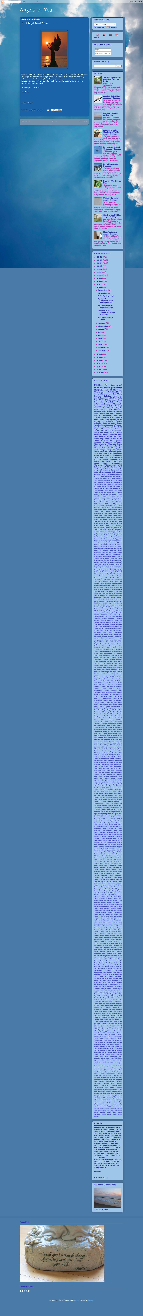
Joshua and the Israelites (103, 797)
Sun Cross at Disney (103, 976)
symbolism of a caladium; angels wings (108, 1103)
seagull (119, 472)
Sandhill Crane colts (101, 935)
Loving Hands (108, 824)
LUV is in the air (114, 809)
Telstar (116, 980)
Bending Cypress (115, 593)
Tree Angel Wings (105, 1011)
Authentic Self (108, 579)
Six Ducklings (105, 947)
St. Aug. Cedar (112, 963)
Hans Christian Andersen (113, 760)
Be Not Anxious (113, 587)
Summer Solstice (102, 396)
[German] (110, 36)
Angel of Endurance (115, 533)
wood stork (99, 419)
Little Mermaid (104, 819)
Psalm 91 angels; (105, 900)
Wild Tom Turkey (108, 1044)
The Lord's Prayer (100, 998)
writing (96, 1116)
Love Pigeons (98, 824)
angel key (97, 1062)
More (96, 38)
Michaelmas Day (113, 400)
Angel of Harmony (100, 541)
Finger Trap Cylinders (110, 710)
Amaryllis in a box (114, 505)
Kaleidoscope (98, 803)
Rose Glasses (116, 926)
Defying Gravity (109, 659)
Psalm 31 (109, 896)
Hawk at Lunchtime (101, 766)
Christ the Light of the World (108, 432)
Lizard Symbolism (111, 821)
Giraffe (102, 436)
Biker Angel (98, 595)
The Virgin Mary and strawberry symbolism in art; (108, 1003)
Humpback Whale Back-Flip (112, 780)
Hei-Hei (103, 411)
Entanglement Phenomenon (112, 698)
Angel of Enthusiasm (103, 535)
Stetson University (114, 970)
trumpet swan (99, 474)
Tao (120, 978)
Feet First (97, 710)
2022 (100, 269)
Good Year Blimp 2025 (104, 745)
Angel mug (98, 525)
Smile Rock (99, 455)
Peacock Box (110, 873)
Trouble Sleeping (111, 1013)
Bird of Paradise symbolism (112, 595)
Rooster (106, 926)
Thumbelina (109, 1005)
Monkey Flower (99, 838)
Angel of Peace (116, 546)
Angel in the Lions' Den (113, 523)
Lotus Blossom (116, 823)
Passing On (104, 867)
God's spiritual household (113, 741)
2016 (99, 287)
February (102, 347)
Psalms (100, 904)
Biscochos (97, 597)
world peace (117, 1114)
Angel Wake (117, 515)
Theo (102, 1005)
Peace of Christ (99, 873)
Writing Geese (105, 1054)
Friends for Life (101, 721)
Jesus (109, 390)
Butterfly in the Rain (111, 614)
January (102, 350)
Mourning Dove (115, 444)
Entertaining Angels (101, 700)
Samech (97, 930)
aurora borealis (116, 1066)
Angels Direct (117, 554)
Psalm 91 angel (108, 451)
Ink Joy (108, 786)
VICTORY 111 (105, 1023)
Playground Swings (115, 883)
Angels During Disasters (102, 556)
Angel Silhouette (101, 425)
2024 (100, 263)
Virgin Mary (117, 1027)
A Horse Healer (103, 490)
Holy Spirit (99, 390)
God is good (98, 741)
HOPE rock (98, 756)
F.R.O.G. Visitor (99, 702)
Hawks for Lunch (99, 768)
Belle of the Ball (115, 591)
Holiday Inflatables (110, 776)
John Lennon (116, 440)
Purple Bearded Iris (110, 904)
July (100, 332)
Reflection (97, 920)
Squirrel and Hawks (112, 961)
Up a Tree (113, 1021)
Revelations (103, 924)
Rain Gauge (106, 910)
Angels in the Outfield (101, 560)
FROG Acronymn (110, 434)
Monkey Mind (111, 838)
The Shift (102, 1001)
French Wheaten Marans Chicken (108, 720)
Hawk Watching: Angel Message (110, 233)
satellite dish (109, 472)
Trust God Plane (103, 1015)
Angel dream (98, 523)
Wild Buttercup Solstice (103, 1042)
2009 (100, 372)
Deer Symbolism (104, 655)
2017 (99, 284)
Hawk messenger (116, 766)
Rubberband (98, 928)
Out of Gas (104, 861)
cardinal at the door (111, 1068)
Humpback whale (99, 782)
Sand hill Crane (115, 930)
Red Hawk (114, 914)
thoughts (97, 1105)
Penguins (108, 877)
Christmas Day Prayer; (103, 632)
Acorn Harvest (106, 498)
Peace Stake (117, 871)
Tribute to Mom (99, 1013)
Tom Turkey (106, 461)
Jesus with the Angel (108, 791)
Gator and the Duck (100, 727)
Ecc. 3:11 (109, 694)
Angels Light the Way (113, 558)
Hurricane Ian (110, 782)
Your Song (113, 1058)
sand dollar (98, 472)
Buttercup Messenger (101, 609)
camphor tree (98, 1068)
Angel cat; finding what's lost (105, 519)
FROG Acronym (111, 702)
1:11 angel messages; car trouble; (110, 476)
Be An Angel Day (100, 587)
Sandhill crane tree (104, 937)
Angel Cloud (98, 509)
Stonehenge (98, 972)
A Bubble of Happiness (112, 482)
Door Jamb (106, 669)
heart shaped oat (106, 1072)
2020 (100, 275)
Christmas (117, 390)
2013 (99, 360)
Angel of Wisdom (116, 548)
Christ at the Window (113, 630)
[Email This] (52, 110)
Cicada (104, 636)
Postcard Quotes (100, 887)
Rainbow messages (115, 912)
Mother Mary (115, 394)
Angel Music (112, 513)
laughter (104, 1075)
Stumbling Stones (100, 974)
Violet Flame (106, 1027)
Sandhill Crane (114, 402)
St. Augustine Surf (110, 965)
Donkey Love (111, 667)
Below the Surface (101, 593)
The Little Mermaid (113, 457)
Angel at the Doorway (114, 517)
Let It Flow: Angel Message (110, 165)
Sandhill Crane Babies (102, 931)
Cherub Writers (105, 622)
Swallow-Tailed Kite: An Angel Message (111, 97)
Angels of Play (111, 427)
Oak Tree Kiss (111, 856)
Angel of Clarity (105, 531)
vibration (103, 1108)
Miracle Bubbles (106, 832)
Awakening (118, 579)
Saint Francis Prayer (113, 928)
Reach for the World (102, 914)
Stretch (105, 972)
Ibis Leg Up (105, 784)
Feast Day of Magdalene (106, 708)
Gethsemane (112, 733)
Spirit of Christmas (106, 957)
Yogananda (113, 1056)
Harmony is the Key (114, 762)
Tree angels (117, 1011)
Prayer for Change (110, 891)
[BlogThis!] (54, 110)
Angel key (118, 507)
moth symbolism (101, 471)
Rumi (110, 453)
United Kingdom (104, 1021)
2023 (100, 266)
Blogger (90, 1300)
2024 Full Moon (100, 478)
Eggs (95, 696)
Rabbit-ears (98, 910)
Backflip (106, 581)
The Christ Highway (115, 982)
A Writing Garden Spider (107, 494)
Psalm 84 (98, 451)
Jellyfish (110, 789)
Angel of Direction (100, 533)
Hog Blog (112, 774)
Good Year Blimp (101, 438)
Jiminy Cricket (103, 793)
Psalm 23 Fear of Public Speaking (109, 895)
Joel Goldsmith (107, 795)
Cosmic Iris (117, 644)
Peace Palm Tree (106, 871)
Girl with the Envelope (102, 739)
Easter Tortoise (116, 686)
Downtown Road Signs (101, 677)
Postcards (98, 402)
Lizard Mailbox (99, 821)
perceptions (104, 1079)
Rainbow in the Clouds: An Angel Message (106, 312)
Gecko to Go (112, 727)
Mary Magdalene (101, 413)
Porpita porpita (100, 885)
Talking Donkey (113, 978)
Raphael (118, 451)
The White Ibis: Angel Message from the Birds (112, 79)
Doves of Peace (107, 673)
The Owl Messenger (105, 1000)
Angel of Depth (116, 531)
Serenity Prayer (106, 941)
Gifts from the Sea (115, 737)
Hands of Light (101, 440)
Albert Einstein (116, 502)
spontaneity (117, 417)
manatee (97, 1079)
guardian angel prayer (102, 417)
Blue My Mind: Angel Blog (112, 182)
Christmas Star (106, 634)
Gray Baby (109, 749)
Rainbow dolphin (100, 912)
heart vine (118, 1072)
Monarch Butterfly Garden (113, 834)
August (101, 329)
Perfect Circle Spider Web (109, 879)
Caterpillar (109, 620)
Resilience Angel (106, 922)
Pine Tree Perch (99, 881)
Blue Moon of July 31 (114, 601)
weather (102, 1112)
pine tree (112, 1079)
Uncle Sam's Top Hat (107, 1019)
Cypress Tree (106, 649)
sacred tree (98, 1089)
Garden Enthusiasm (109, 723)
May (100, 338)
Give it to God (116, 739)
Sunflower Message (101, 978)
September (103, 326)
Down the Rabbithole (112, 675)
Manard (119, 826)
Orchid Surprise (114, 446)
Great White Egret (103, 410)
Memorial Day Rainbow (103, 830)
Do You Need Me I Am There (111, 663)
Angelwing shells (110, 566)
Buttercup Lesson (115, 607)
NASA (113, 846)
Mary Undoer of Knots (112, 828)
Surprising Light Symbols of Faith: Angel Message (111, 132)
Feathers (119, 708)
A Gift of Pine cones (112, 486)
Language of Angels (111, 813)
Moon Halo (102, 840)
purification (110, 1081)
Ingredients (102, 786)
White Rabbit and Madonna (105, 1038)
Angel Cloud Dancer (110, 509)
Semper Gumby (109, 939)
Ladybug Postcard (115, 811)
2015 (99, 354)
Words (114, 1052)
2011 (99, 366)
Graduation (109, 747)
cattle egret (99, 469)
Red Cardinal (116, 413)
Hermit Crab (110, 770)
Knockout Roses (100, 809)
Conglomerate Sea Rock (103, 640)
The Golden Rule (116, 992)
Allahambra (108, 504)
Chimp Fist (112, 626)
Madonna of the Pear (108, 826)
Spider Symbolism (110, 955)
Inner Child (115, 786)
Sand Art (104, 930)
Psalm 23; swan (99, 896)
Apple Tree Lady (116, 570)
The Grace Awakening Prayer (104, 994)
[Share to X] (57, 110)
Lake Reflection (99, 813)
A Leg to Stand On (106, 492)
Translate (113, 27)
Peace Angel (105, 869)
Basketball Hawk (116, 585)
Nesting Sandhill (108, 848)
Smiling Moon (116, 947)
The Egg (103, 988)
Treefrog (107, 387)
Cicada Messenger (115, 636)
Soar (115, 953)
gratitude (118, 415)
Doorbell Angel (116, 669)
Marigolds (97, 828)
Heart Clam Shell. (111, 768)
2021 (99, 272)
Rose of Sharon (100, 453)
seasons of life (116, 1089)
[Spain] (116, 36)
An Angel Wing (109, 507)
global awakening (109, 1070)
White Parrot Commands (112, 1036)
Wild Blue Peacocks (107, 1040)
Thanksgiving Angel (106, 296)
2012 (99, 363)
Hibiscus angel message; (113, 772)
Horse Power (110, 778)
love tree (119, 1077)
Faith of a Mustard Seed (107, 706)
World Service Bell (113, 467)
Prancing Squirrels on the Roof (104, 889)
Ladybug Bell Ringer (101, 811)
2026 (100, 257)
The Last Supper (105, 996)
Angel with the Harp (105, 554)
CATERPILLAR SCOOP (102, 616)
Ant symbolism (104, 570)
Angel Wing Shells (100, 517)
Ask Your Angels (115, 576)
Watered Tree (102, 1033)
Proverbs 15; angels (110, 893)
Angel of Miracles (100, 544)
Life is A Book (106, 817)
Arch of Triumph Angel (103, 572)
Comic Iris (98, 638)
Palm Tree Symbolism (107, 865)
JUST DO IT (104, 788)
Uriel (105, 463)
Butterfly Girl (103, 611)
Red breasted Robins (114, 918)
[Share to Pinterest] (61, 110)
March (101, 344)
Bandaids (108, 583)
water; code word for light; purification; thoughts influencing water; (108, 1110)
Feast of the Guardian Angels (108, 408)
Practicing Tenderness (114, 887)
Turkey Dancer (105, 1017)
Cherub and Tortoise (111, 431)
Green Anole (116, 438)
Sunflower (118, 976)
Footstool (114, 716)
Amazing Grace (115, 423)
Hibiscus (101, 772)
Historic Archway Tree (101, 774)
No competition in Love (110, 850)
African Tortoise (104, 500)
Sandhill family (117, 937)
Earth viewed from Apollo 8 (107, 684)
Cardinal (111, 618)
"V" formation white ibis (114, 474)
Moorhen (103, 444)
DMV (113, 649)
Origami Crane (104, 859)
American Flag (99, 507)
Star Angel (98, 968)
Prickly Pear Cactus (114, 450)
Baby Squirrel (115, 406)
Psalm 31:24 (117, 896)
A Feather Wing (99, 486)
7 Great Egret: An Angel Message (111, 199)
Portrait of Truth (115, 885)
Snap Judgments (116, 949)
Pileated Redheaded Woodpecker (108, 448)
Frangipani (118, 718)
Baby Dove (98, 581)
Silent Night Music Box (110, 943)
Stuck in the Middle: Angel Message (112, 216)
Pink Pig (108, 881)
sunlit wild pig (112, 1095)
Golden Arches (99, 743)
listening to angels (113, 469)
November (103, 293)
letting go (104, 394)
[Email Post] (48, 110)
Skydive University (102, 415)
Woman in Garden (107, 1050)
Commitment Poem (114, 638)
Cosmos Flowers (100, 646)
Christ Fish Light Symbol (108, 628)
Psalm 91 (101, 384)
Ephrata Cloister (115, 700)
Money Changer (100, 836)
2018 (99, 281)
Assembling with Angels (104, 578)
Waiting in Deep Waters (103, 1029)
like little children (100, 1077)
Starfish (119, 968)
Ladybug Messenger (103, 442)
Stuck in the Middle (115, 972)
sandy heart (107, 1089)
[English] (97, 36)
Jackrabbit (112, 788)
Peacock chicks (107, 875)
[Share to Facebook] (59, 110)
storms (104, 1095)
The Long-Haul (117, 996)
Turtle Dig (114, 1017)
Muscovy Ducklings (104, 846)
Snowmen (97, 953)
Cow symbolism (115, 646)
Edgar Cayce (117, 694)
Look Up (107, 823)
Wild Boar (118, 1040)
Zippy (104, 1060)
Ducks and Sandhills (107, 681)
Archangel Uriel (101, 406)
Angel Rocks (107, 515)
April (100, 341)
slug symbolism (99, 1091)
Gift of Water (102, 737)
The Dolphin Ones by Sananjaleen (106, 984)
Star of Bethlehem (108, 968)
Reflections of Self (107, 920)
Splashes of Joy (116, 959)
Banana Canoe (99, 583)
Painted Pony (108, 863)
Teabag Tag (98, 980)
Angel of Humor (115, 425)
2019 (99, 278)
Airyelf (77, 1300)
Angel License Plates (108, 511)
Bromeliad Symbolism (109, 603)
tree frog (117, 387)
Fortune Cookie (108, 718)
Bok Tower (97, 603)
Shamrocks (117, 453)
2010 (100, 369)
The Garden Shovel (111, 990)
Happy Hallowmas (100, 762)
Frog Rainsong (116, 721)
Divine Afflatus (112, 661)
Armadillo (109, 398)
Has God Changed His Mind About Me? (108, 764)
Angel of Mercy (116, 543)
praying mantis (115, 471)
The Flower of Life (112, 988)
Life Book (108, 815)
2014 (99, 357)
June (100, 335)
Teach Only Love (108, 980)
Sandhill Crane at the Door (110, 933)
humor (96, 1073)
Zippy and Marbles (114, 1060)
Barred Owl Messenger (102, 585)
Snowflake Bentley (114, 951)
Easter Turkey (100, 688)
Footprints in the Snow (102, 716)
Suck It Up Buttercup (114, 974)
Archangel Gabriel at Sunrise (109, 574)
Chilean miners (103, 626)
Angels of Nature (108, 564)
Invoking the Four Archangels (110, 114)
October (102, 323)
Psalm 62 (97, 898)
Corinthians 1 (111, 642)
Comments (102, 53)
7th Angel (118, 480)
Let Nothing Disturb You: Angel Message (112, 148)
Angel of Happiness (114, 539)
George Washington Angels (106, 731)
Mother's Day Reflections (107, 844)
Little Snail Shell (116, 819)
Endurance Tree (106, 696)
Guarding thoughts (101, 754)
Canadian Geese (100, 618)
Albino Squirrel (99, 504)
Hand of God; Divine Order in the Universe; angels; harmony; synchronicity (108, 758)
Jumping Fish (117, 797)
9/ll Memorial (98, 482)
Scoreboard (98, 939)
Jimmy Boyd (113, 793)
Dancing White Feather (109, 651)
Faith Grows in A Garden (108, 704)
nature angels (100, 404)
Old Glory (99, 446)
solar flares (110, 1093)
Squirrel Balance (99, 961)
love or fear (110, 1077)
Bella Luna (104, 591)
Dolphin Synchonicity (101, 665)
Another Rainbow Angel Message (105, 307)
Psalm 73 (104, 898)
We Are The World (111, 1034)
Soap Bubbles (107, 953)
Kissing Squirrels (116, 807)
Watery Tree (112, 1033)
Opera (96, 859)
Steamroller (98, 970)
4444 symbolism (104, 480)
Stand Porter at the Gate (113, 966)
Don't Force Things (115, 665)
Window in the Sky (107, 1046)
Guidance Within (115, 754)
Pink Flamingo (99, 450)
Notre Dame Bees (113, 854)
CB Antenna (117, 616)
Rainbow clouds (116, 910)
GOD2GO (97, 723)
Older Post (83, 122)
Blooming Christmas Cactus (108, 599)
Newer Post (25, 122)
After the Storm (105, 502)
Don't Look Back (100, 667)
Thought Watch (101, 459)
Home (54, 122)
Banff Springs (117, 583)
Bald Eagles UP (116, 581)
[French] (103, 36)
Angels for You (36, 9)
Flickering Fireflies (109, 712)
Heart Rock (101, 770)
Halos (104, 756)
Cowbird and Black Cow (105, 647)
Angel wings (99, 427)
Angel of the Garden (109, 552)
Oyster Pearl (98, 863)
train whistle (108, 1107)
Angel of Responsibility (102, 548)
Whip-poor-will (110, 465)
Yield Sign (104, 1056)
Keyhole (104, 805)
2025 (100, 260)
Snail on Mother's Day (101, 949)
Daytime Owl (110, 653)
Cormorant (98, 392)
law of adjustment (115, 1075)
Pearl (102, 877)
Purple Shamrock (105, 908)
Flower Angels (116, 714)
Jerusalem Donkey (114, 411)
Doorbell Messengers (101, 671)
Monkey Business (115, 836)
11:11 (95, 476)
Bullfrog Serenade (109, 605)
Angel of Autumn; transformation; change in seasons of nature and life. (108, 527)
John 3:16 (118, 795)
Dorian (112, 671)
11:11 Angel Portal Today (105, 318)
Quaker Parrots (116, 908)
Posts (99, 50)
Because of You (109, 589)
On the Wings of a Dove (113, 858)
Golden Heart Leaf (114, 436)
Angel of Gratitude (114, 404)
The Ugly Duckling (112, 1001)
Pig (121, 879)
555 (112, 480)
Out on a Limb (116, 861)
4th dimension (112, 419)
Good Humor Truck (114, 743)
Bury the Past (104, 607)
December (103, 290)
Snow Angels (99, 951)
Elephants (98, 434)
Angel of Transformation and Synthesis (105, 301)
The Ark (104, 982)
